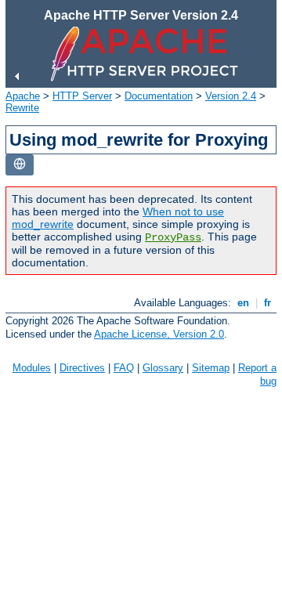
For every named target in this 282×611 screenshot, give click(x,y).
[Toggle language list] (19, 164)
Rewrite (22, 108)
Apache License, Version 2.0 (159, 334)
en (243, 303)
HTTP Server (82, 96)
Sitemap (211, 368)
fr (267, 303)
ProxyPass (173, 237)
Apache (22, 96)
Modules (32, 368)
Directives (82, 368)
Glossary (163, 368)
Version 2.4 (230, 96)
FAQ (124, 368)
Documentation (159, 96)
